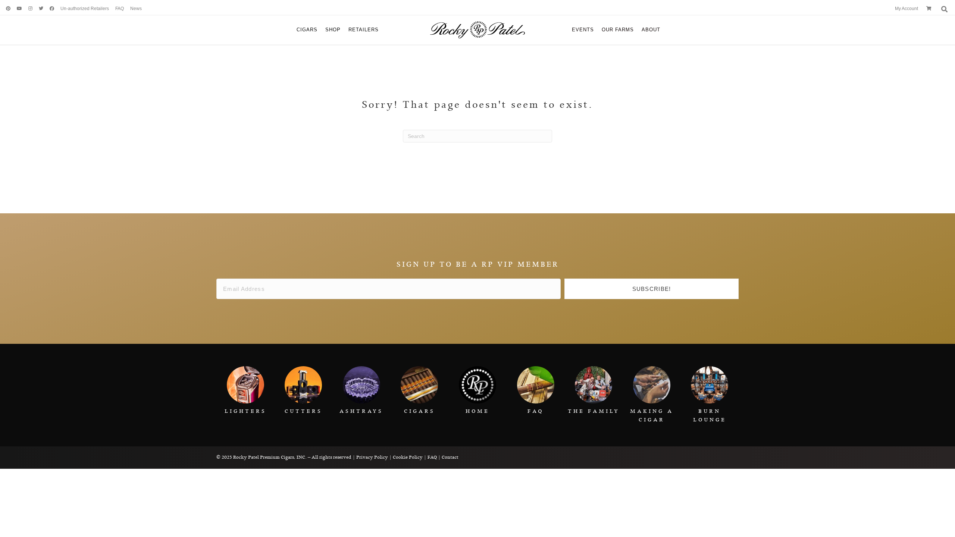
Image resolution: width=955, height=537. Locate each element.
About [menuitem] (651, 29)
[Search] (944, 9)
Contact (450, 457)
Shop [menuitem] (333, 29)
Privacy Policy (372, 457)
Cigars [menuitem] (307, 29)
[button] (651, 289)
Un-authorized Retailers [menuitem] (84, 8)
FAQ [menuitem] (119, 8)
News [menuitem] (136, 8)
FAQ (432, 457)
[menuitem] (5, 8)
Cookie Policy (408, 457)
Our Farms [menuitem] (618, 29)
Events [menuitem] (583, 29)
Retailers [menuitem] (363, 29)
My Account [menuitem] (906, 8)
